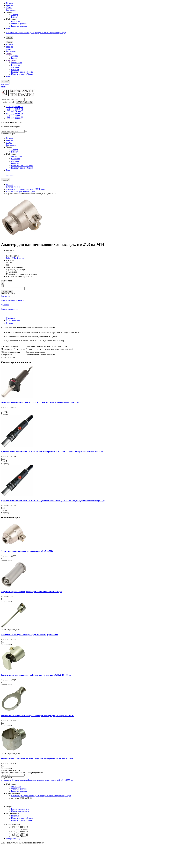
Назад (9, 37)
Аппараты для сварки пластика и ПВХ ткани (26, 189)
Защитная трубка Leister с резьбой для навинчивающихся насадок (31, 592)
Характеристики (13, 320)
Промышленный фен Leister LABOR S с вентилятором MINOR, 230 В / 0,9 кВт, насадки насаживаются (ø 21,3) (52, 451)
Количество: (6, 281)
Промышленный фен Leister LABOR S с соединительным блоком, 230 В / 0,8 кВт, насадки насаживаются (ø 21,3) (53, 501)
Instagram (15, 816)
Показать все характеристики (19, 276)
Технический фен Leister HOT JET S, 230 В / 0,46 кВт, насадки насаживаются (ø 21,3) (39, 402)
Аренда (14, 14)
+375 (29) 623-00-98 (64, 780)
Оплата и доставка (19, 24)
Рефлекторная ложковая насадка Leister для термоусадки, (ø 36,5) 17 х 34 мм (36, 675)
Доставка (15, 67)
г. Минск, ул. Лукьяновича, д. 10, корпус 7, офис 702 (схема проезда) (36, 33)
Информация (11, 60)
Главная (9, 184)
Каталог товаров (13, 187)
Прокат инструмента (20, 811)
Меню (3, 87)
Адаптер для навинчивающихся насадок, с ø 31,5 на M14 (27, 551)
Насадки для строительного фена (20, 191)
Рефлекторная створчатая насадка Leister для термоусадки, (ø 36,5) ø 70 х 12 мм (37, 716)
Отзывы (10, 323)
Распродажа (11, 10)
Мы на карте (50, 780)
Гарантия (15, 69)
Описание (10, 318)
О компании (16, 63)
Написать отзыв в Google (22, 72)
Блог (8, 28)
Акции (9, 8)
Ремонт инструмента (20, 809)
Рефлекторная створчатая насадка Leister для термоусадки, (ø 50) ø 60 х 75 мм (37, 758)
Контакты (15, 21)
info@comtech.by (13, 838)
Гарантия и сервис (19, 26)
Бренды (9, 5)
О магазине (6, 780)
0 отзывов (9, 253)
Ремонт (14, 17)
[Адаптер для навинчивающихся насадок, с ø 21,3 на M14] (22, 238)
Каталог (9, 3)
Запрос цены (7, 291)
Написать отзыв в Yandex (22, 74)
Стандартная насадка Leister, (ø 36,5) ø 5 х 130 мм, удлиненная (29, 634)
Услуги (9, 53)
